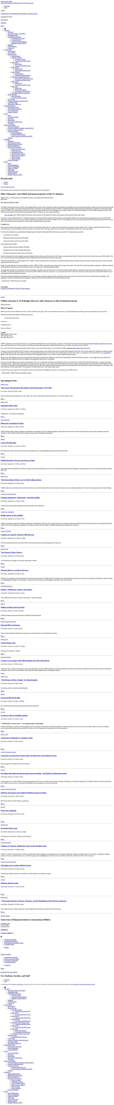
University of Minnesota (18, 984)
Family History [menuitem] (15, 72)
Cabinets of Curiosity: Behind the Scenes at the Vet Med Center (24, 846)
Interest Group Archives (18, 1085)
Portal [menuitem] (6, 162)
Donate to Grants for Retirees (9, 972)
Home (6, 182)
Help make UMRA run (14, 1043)
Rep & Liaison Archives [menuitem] (18, 154)
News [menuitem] (6, 114)
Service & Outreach (9, 1061)
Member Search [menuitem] (12, 173)
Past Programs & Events (14, 1046)
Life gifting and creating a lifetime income (16, 865)
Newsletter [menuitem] (11, 123)
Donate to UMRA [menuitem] (13, 168)
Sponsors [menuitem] (10, 45)
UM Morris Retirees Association (20, 1034)
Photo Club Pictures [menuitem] (20, 90)
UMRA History (12, 1002)
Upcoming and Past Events (22, 1011)
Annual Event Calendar (11, 957)
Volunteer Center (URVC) (18, 998)
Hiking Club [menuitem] (14, 82)
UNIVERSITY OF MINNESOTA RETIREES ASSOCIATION (19, 14)
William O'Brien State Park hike (12, 607)
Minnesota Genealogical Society (12, 423)
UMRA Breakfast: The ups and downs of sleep (18, 460)
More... (3, 399)
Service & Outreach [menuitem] (9, 125)
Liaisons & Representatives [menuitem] (19, 41)
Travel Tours (11, 1038)
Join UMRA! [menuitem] (11, 53)
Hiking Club (14, 1026)
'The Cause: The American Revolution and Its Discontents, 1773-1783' (26, 388)
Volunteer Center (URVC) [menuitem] (18, 43)
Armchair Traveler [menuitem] (16, 57)
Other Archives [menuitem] (15, 157)
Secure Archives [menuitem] (16, 158)
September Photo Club (9, 406)
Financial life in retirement (10, 625)
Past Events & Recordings (11, 959)
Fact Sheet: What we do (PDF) (16, 990)
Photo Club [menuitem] (14, 86)
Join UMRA (4, 20)
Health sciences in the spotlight (12, 515)
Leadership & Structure (10, 941)
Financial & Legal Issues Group (20, 1022)
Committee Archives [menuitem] (17, 152)
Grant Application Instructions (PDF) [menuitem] (21, 136)
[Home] (5, 987)
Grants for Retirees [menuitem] (13, 131)
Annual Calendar (12, 1050)
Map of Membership (13, 1077)
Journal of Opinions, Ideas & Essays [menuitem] (18, 101)
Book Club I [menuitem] (14, 62)
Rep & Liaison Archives (18, 1083)
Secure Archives (16, 1088)
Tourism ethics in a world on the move (14, 570)
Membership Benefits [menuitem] (14, 142)
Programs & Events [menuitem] (9, 106)
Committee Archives (17, 1082)
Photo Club (14, 1029)
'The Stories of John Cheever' (11, 552)
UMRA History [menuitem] (12, 46)
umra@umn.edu (5, 923)
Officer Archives (16, 1080)
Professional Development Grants (13, 943)
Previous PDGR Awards (18, 1067)
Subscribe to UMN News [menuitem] (15, 122)
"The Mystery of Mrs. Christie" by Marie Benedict (19, 680)
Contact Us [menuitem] (11, 48)
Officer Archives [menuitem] (16, 150)
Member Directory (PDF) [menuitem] (15, 144)
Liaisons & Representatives (19, 997)
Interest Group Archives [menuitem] (18, 155)
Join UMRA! (11, 1006)
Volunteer (3, 23)
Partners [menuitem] (10, 138)
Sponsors (10, 1000)
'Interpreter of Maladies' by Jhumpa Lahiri (16, 738)
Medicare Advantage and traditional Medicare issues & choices (23, 793)
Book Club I (14, 1013)
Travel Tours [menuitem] (11, 99)
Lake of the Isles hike (8, 443)
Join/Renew (4, 929)
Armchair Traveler (16, 1010)
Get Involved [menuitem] (8, 49)
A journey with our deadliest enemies (14, 715)
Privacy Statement (75, 984)
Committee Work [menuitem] (16, 40)
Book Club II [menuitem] (15, 67)
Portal (6, 1091)
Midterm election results (9, 883)
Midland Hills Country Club (75, 348)
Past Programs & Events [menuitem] (14, 109)
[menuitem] (5, 29)
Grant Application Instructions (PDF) (21, 1069)
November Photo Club (9, 828)
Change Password (13, 1099)
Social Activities (12, 1035)
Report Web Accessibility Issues (87, 984)
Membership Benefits (10, 939)
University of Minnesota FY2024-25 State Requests (15, 288)
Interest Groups (12, 1008)
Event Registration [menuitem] (13, 110)
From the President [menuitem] (13, 117)
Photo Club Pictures (20, 1030)
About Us (7, 989)
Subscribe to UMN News (15, 1058)
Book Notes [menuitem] (11, 120)
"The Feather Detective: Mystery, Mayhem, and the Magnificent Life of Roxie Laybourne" (34, 901)
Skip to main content (6, 1)
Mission (6, 947)
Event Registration (13, 1048)
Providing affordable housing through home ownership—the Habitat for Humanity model (34, 773)
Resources (7, 1072)
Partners (10, 1070)
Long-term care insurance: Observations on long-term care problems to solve (29, 756)
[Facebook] (57, 937)
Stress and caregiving (8, 811)
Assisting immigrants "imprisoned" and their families (20, 498)
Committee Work (9, 944)
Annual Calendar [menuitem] (12, 112)
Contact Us (7, 965)
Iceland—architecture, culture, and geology (16, 590)
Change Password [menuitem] (13, 171)
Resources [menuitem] (7, 139)
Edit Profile (11, 1098)
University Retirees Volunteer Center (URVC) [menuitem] (21, 128)
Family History (15, 1019)
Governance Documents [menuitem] (14, 147)
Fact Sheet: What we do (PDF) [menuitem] (16, 33)
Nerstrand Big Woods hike (10, 698)
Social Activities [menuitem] (12, 94)
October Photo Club (8, 643)
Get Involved (8, 1005)
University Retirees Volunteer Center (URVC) (21, 1062)
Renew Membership (13, 1094)
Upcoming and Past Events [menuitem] (22, 61)
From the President (13, 1053)
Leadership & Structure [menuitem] (14, 37)
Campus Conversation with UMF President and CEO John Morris (25, 661)
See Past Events (5, 916)
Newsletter (11, 1059)
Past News (11, 1054)
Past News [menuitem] (11, 118)
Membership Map (13, 992)
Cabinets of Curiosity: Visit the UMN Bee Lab (17, 535)
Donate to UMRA (6, 954)
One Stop (7, 6)
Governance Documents (11, 960)
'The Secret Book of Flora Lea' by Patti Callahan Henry (21, 480)
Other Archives (15, 1086)
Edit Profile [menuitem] (11, 170)
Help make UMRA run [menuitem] (14, 104)
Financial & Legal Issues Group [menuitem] (20, 77)
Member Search (12, 1101)
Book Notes (11, 1056)
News (6, 184)
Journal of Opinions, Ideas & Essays (18, 1040)
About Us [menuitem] (7, 30)
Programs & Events (9, 1045)
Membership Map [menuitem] (13, 35)
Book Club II (15, 1016)
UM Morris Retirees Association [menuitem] (20, 93)
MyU (5, 7)
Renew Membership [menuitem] (13, 166)
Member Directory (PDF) (15, 1075)
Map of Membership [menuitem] (13, 146)
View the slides (8, 215)
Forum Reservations (10, 962)
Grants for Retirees (13, 1066)
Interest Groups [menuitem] (12, 54)
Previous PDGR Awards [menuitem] (18, 134)
